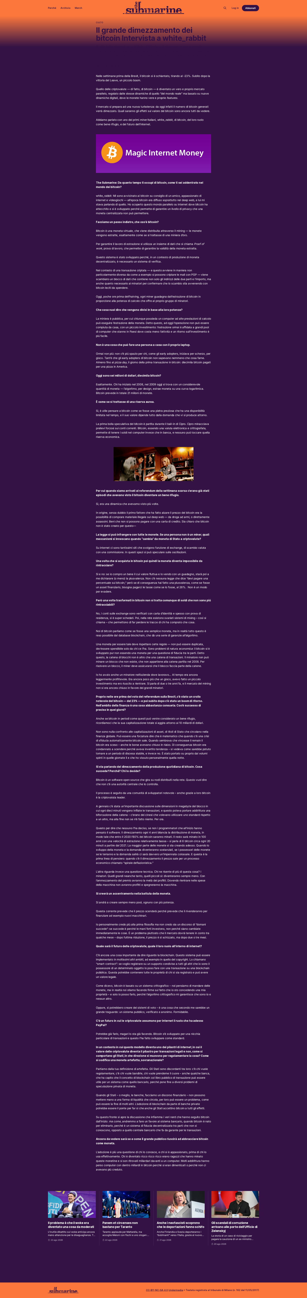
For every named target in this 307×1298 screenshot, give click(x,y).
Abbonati (250, 8)
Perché (52, 7)
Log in (235, 7)
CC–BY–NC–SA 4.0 (157, 1290)
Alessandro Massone (110, 62)
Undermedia (176, 1290)
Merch (78, 7)
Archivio (65, 7)
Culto (99, 22)
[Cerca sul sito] (225, 8)
